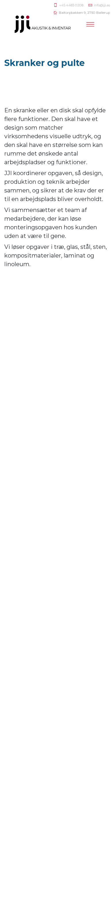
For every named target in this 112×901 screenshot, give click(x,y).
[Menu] (90, 24)
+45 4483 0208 (71, 5)
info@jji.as (102, 5)
